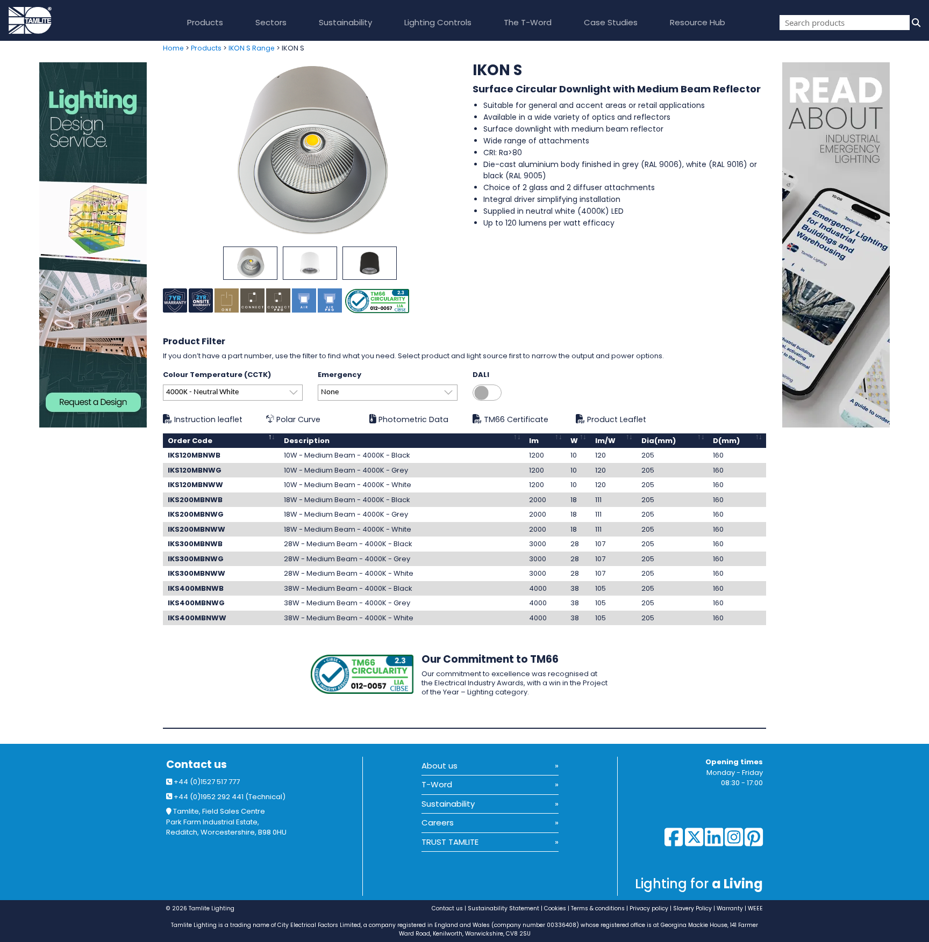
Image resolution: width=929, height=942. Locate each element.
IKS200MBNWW (196, 529)
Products (205, 22)
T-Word (436, 784)
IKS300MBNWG (196, 559)
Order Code (190, 441)
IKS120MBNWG (194, 470)
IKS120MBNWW (195, 485)
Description (307, 441)
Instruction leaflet (207, 419)
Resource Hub (697, 22)
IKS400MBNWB (196, 588)
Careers (437, 822)
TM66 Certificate (515, 419)
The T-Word (528, 22)
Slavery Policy (692, 908)
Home (173, 48)
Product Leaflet (615, 419)
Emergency (339, 374)
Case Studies (611, 22)
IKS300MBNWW (196, 573)
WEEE (755, 908)
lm (534, 441)
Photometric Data (412, 419)
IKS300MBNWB (195, 544)
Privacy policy (649, 908)
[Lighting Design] (77, 244)
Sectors (271, 22)
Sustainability (345, 22)
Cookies (555, 908)
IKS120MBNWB (194, 455)
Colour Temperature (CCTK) (217, 374)
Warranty (730, 908)
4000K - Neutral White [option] (202, 392)
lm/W (605, 441)
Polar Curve (297, 419)
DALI (481, 374)
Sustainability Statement (503, 908)
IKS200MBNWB (195, 500)
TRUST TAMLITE (449, 841)
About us (439, 765)
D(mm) (726, 441)
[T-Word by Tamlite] (855, 244)
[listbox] (233, 393)
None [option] (330, 392)
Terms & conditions (598, 908)
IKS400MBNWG (196, 603)
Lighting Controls (437, 22)
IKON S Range (251, 48)
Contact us (196, 764)
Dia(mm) (658, 441)
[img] (915, 22)
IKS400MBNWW (197, 618)
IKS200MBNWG (196, 514)
